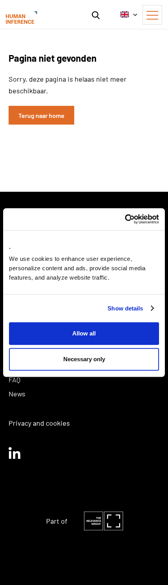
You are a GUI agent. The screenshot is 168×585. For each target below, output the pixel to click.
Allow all (84, 333)
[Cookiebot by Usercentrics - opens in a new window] (125, 219)
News (17, 393)
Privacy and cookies (39, 423)
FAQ (14, 379)
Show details (125, 308)
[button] (96, 14)
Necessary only (84, 359)
